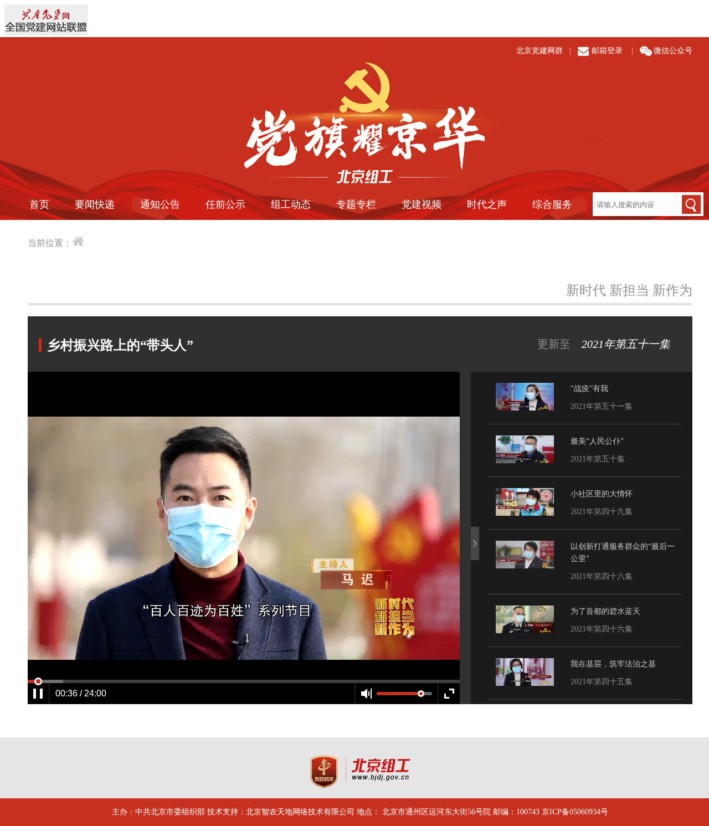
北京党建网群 (539, 51)
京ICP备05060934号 (575, 812)
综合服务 (552, 204)
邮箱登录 (607, 51)
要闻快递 (95, 204)
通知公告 (160, 204)
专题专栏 (356, 204)
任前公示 (225, 204)
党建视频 (421, 204)
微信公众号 (673, 51)
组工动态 (291, 204)
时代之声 (487, 204)
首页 (39, 204)
